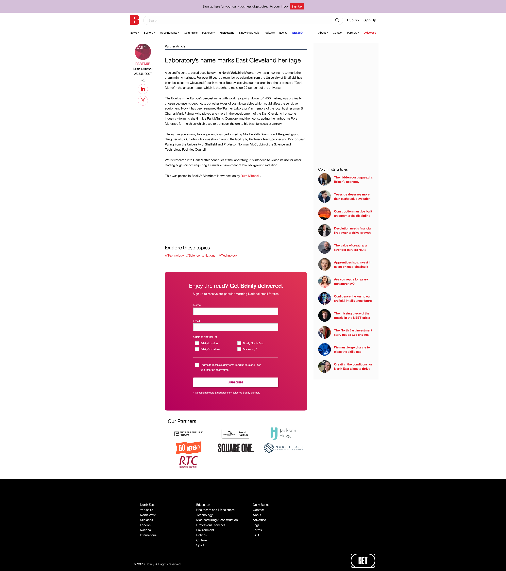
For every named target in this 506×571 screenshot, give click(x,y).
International (148, 535)
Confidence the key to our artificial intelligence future (353, 298)
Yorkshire (146, 510)
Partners (352, 32)
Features (207, 32)
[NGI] (236, 433)
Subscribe (235, 382)
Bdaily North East (253, 343)
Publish (353, 20)
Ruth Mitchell (143, 68)
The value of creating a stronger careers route (350, 247)
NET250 (297, 32)
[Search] (337, 20)
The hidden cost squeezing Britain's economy (353, 179)
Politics (201, 535)
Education (203, 504)
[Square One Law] (236, 447)
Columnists (190, 32)
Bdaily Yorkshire (209, 349)
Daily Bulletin (262, 504)
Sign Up (297, 6)
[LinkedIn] (143, 88)
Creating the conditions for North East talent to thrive (353, 366)
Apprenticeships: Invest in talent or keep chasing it (352, 264)
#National (209, 255)
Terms (257, 530)
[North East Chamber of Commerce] (283, 447)
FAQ (256, 535)
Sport (200, 545)
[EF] (188, 433)
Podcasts (269, 32)
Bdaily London (209, 343)
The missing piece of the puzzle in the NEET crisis (352, 315)
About (322, 32)
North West (148, 515)
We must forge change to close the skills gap (352, 349)
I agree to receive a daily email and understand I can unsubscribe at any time (230, 367)
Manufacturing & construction (217, 520)
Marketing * (250, 349)
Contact (337, 32)
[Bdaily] (134, 20)
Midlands (146, 520)
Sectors (148, 32)
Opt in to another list (205, 336)
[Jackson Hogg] (283, 433)
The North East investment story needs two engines (353, 332)
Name (197, 305)
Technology (204, 515)
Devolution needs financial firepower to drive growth (352, 230)
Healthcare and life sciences (215, 510)
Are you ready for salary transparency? (351, 281)
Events (283, 32)
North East (147, 504)
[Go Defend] (188, 447)
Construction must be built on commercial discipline (353, 213)
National (146, 530)
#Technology (174, 255)
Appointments (168, 32)
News (133, 32)
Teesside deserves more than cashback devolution (352, 196)
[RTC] (188, 462)
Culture (201, 540)
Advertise (370, 32)
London (145, 525)
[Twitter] (143, 100)
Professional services (210, 525)
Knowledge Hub (249, 32)
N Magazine (227, 32)
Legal (256, 525)
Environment (205, 530)
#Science (193, 255)
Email (196, 321)
